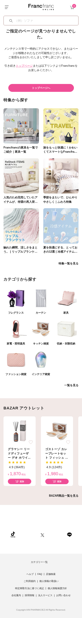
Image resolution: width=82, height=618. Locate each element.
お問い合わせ (63, 595)
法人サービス (45, 595)
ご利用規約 (30, 581)
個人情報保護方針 (57, 588)
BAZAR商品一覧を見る (64, 495)
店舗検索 (51, 574)
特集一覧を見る (69, 263)
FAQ (39, 574)
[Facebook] (55, 534)
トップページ (24, 65)
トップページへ (41, 87)
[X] (42, 534)
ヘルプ (30, 574)
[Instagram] (28, 534)
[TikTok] (13, 534)
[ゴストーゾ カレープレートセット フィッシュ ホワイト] (57, 431)
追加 (22, 481)
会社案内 (16, 595)
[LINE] (69, 534)
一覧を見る (71, 385)
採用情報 (29, 595)
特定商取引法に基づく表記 (29, 588)
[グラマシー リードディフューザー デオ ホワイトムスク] (20, 431)
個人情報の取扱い (49, 581)
